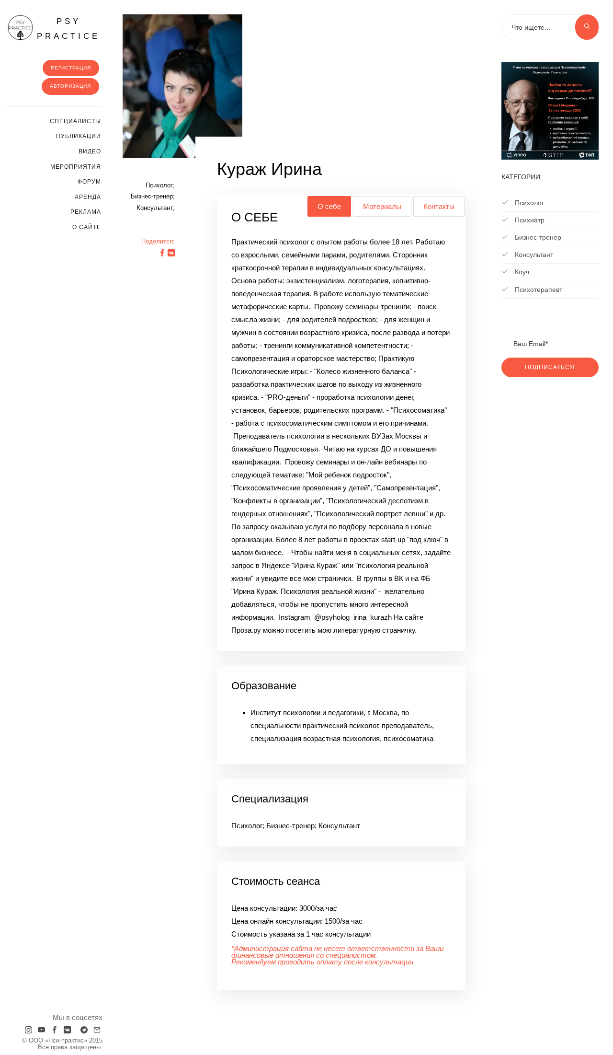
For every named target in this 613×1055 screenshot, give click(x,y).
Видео (90, 151)
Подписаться (550, 367)
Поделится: (158, 241)
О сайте (86, 227)
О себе (329, 206)
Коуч (521, 272)
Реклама (85, 212)
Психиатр (529, 220)
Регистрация (71, 67)
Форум (89, 181)
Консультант (533, 254)
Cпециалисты (75, 121)
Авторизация (70, 86)
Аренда (88, 197)
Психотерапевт (537, 289)
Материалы (382, 206)
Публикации (78, 136)
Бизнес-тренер (537, 237)
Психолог (528, 203)
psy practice (68, 29)
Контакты (438, 206)
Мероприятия (75, 166)
